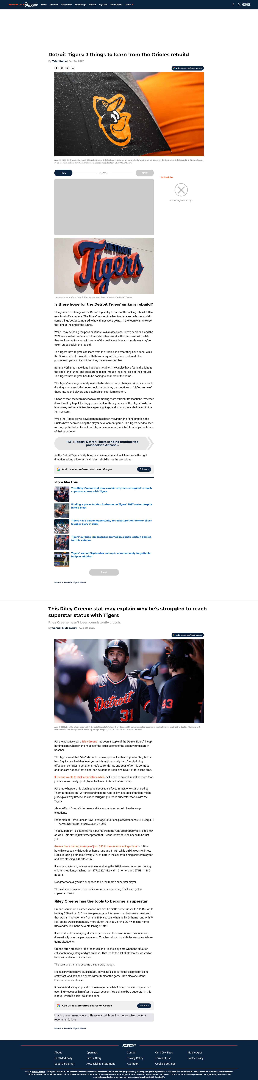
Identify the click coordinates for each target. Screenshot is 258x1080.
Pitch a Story (94, 1058)
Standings (80, 4)
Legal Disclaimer (64, 1063)
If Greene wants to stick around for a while (79, 777)
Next (145, 172)
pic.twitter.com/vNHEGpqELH (136, 819)
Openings (92, 1052)
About (58, 1052)
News (44, 4)
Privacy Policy (135, 1058)
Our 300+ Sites (164, 1052)
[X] (239, 4)
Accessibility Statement (100, 1063)
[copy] (73, 68)
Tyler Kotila (59, 61)
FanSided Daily (63, 1058)
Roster (92, 4)
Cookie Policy (195, 1058)
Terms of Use (163, 1058)
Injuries (103, 4)
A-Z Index (132, 1063)
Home (57, 582)
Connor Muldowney (64, 627)
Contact (131, 1052)
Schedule (66, 4)
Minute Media (38, 1072)
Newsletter (116, 4)
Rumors (54, 4)
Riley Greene (89, 741)
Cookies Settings (165, 1063)
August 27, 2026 (97, 824)
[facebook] (233, 4)
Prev (63, 172)
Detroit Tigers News (75, 582)
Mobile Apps (195, 1052)
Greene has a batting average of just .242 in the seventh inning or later (96, 846)
